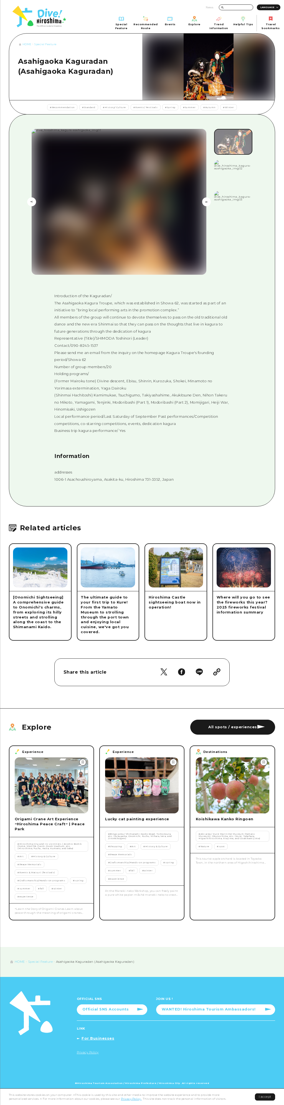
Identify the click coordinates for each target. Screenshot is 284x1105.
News (209, 7)
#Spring (170, 107)
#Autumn (209, 107)
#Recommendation (62, 107)
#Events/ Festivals (145, 107)
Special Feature (45, 44)
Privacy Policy (131, 1098)
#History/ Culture (114, 107)
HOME (26, 44)
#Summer (189, 107)
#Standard (88, 107)
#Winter (228, 107)
